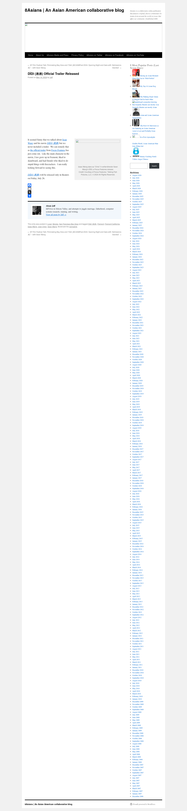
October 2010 (137, 675)
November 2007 (138, 767)
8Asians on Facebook (114, 55)
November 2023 (138, 262)
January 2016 (137, 509)
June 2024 (136, 243)
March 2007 (136, 788)
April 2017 (136, 470)
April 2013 (136, 596)
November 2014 (138, 546)
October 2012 (137, 612)
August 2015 (136, 522)
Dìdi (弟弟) (92, 224)
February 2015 (137, 538)
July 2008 (135, 746)
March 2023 (136, 283)
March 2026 (136, 188)
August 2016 (136, 491)
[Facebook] (74, 185)
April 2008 (136, 754)
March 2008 (136, 757)
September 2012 (138, 614)
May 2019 (136, 404)
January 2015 (137, 541)
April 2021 (136, 343)
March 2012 (136, 630)
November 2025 (138, 199)
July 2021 (135, 336)
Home (30, 55)
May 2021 (136, 341)
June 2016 (136, 496)
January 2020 (137, 383)
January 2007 (137, 793)
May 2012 (136, 625)
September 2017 (138, 457)
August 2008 (136, 743)
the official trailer (38, 150)
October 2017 (137, 454)
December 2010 (137, 670)
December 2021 (137, 322)
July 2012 (135, 620)
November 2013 (138, 578)
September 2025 (138, 204)
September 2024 (138, 236)
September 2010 (138, 678)
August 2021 (136, 333)
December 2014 (137, 543)
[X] (74, 192)
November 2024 (138, 230)
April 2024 (136, 249)
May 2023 (136, 278)
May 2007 (136, 783)
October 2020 (137, 359)
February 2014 (137, 570)
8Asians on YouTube (135, 55)
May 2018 (136, 436)
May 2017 (136, 467)
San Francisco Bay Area (68, 224)
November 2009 (138, 704)
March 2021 (136, 346)
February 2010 (137, 696)
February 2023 (137, 286)
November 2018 (138, 420)
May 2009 (136, 720)
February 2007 (137, 791)
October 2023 (137, 264)
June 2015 (136, 528)
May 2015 (136, 530)
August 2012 (136, 617)
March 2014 (136, 567)
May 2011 (136, 657)
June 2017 (136, 464)
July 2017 (135, 462)
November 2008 (138, 736)
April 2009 (136, 722)
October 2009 (137, 707)
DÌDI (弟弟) (53, 143)
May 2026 (136, 183)
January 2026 (137, 193)
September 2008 (138, 741)
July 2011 (135, 651)
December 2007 (137, 764)
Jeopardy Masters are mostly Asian (144, 107)
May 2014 (136, 562)
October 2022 (137, 296)
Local (49, 224)
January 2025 (137, 225)
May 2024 (136, 246)
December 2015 (137, 512)
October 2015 (137, 517)
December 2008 (137, 733)
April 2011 (136, 659)
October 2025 (137, 201)
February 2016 (137, 507)
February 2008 (137, 759)
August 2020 (136, 364)
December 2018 (137, 417)
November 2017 (138, 451)
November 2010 (138, 672)
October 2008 (137, 738)
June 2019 (136, 401)
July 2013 (135, 588)
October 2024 (137, 233)
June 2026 (136, 180)
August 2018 (136, 428)
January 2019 (137, 414)
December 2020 (137, 354)
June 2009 (136, 717)
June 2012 (136, 622)
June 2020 (136, 370)
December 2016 (137, 480)
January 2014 (137, 572)
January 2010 (137, 699)
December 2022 (137, 291)
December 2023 (137, 259)
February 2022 (137, 317)
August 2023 (136, 270)
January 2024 (137, 257)
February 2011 (137, 664)
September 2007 (138, 772)
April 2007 (136, 786)
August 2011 (136, 649)
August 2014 (136, 554)
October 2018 (137, 422)
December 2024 (137, 228)
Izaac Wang (32, 226)
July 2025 (135, 209)
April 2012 (136, 628)
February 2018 (137, 443)
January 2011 (137, 667)
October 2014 (137, 549)
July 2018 (135, 430)
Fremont (100, 224)
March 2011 (136, 662)
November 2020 (138, 357)
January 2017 (137, 478)
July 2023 (135, 272)
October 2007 (137, 770)
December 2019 (137, 386)
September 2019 (138, 393)
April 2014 (136, 564)
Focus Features (58, 150)
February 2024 (137, 254)
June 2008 (136, 749)
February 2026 (137, 191)
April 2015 (136, 533)
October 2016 (137, 486)
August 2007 (136, 775)
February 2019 (137, 412)
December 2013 (137, 575)
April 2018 (136, 438)
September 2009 (138, 709)
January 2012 (137, 636)
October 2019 (137, 391)
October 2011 (137, 643)
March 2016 (136, 504)
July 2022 (135, 304)
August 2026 (136, 175)
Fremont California (112, 224)
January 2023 (137, 288)
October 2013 (137, 580)
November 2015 (138, 514)
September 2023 (138, 267)
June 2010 (136, 686)
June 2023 (136, 275)
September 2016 (138, 488)
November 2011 (138, 641)
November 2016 (138, 483)
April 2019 (136, 407)
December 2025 (137, 196)
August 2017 (136, 459)
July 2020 (135, 367)
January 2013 (137, 604)
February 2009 (137, 728)
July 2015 (135, 525)
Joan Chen (42, 226)
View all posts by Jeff (56, 214)
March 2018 (136, 441)
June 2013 (136, 591)
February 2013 (137, 601)
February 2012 (137, 633)
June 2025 (136, 212)
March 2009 (136, 725)
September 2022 (138, 299)
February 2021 (137, 349)
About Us (40, 55)
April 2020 (136, 375)
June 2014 (136, 559)
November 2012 (138, 609)
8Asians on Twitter (94, 55)
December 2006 (137, 796)
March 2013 (136, 599)
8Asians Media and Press (58, 55)
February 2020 (137, 380)
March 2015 (136, 536)
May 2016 (136, 499)
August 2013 (136, 586)
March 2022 (136, 314)
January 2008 (137, 762)
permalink (73, 226)
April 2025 (136, 217)
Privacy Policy (77, 55)
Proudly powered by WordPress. (144, 804)
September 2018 (138, 425)
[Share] (74, 196)
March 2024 (136, 251)
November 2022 (138, 293)
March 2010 (136, 693)
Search (154, 166)
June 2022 (136, 307)
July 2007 (135, 778)
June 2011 (136, 654)
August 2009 (136, 712)
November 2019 (138, 388)
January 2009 (137, 730)
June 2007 (136, 780)
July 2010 (135, 683)
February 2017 (137, 475)
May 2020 (136, 372)
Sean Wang (52, 226)
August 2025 (136, 207)
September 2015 (138, 520)
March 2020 (136, 378)
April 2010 (136, 691)
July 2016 (135, 493)
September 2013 (138, 583)
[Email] (74, 189)
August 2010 (136, 680)
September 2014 (138, 551)
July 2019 (135, 399)
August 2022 (136, 301)
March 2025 (136, 220)
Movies (55, 224)
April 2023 (136, 280)
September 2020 (138, 362)
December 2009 (137, 701)
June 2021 (136, 338)
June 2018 (136, 433)
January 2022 (137, 320)
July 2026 (135, 178)
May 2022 (136, 309)
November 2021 (138, 325)
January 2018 (137, 446)
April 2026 (136, 186)
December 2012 (137, 607)
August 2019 (136, 396)
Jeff (51, 77)
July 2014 (135, 557)
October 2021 (137, 328)
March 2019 (136, 409)
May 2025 (136, 214)
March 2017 (136, 472)
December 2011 (137, 638)
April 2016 (136, 501)
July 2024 (135, 241)
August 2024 (136, 238)
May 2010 (136, 688)
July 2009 (135, 714)
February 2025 (137, 222)
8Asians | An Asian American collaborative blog (74, 10)
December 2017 (137, 449)
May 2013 (136, 593)
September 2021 (138, 330)
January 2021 (137, 351)
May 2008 (136, 751)
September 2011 (138, 646)
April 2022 (136, 312)
